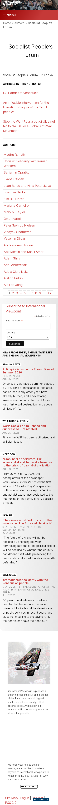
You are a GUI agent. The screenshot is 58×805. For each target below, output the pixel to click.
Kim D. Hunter (14, 199)
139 (50, 293)
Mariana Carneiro (16, 205)
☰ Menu (9, 15)
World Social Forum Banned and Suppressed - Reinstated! (24, 427)
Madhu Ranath (14, 155)
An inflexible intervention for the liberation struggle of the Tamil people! (26, 107)
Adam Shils (12, 258)
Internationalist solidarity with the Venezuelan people (25, 581)
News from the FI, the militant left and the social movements (27, 354)
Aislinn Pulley (13, 278)
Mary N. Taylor (14, 212)
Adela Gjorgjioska (16, 272)
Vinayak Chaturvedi (18, 232)
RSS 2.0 (10, 803)
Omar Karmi (12, 219)
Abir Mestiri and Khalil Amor (24, 252)
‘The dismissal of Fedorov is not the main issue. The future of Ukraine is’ (27, 521)
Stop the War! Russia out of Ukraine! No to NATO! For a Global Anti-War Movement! (29, 126)
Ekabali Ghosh (14, 179)
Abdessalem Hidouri (18, 245)
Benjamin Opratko (16, 172)
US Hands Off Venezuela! (21, 93)
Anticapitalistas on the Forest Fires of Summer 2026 (28, 370)
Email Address (14, 321)
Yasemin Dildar (14, 238)
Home (7, 23)
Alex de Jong (13, 285)
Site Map (11, 798)
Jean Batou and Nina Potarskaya (27, 186)
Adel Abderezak (15, 265)
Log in (24, 798)
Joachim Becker (15, 192)
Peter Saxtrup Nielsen (19, 225)
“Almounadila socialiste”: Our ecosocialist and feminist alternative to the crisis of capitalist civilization (27, 462)
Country (11, 332)
